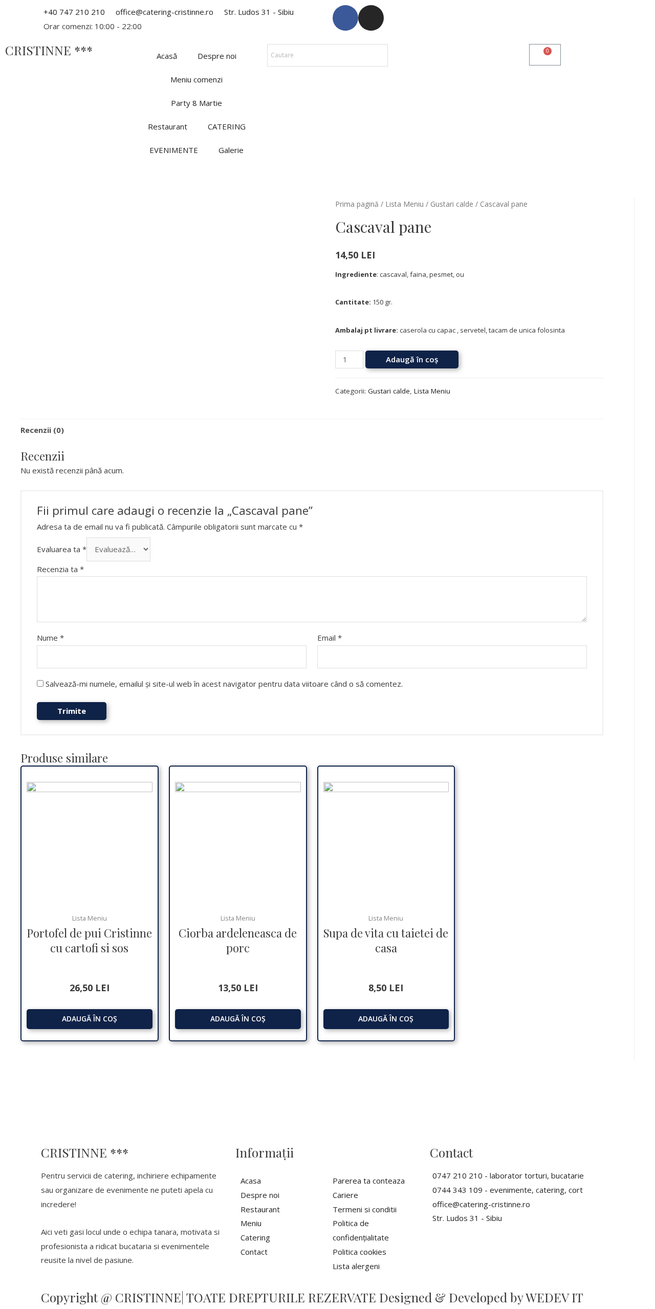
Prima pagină (357, 204)
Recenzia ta (60, 569)
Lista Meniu (404, 204)
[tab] (42, 430)
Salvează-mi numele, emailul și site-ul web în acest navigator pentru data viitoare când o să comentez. (224, 684)
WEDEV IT (554, 1297)
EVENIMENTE (173, 150)
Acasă (167, 56)
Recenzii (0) (42, 430)
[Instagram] (371, 18)
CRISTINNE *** (49, 50)
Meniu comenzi (196, 79)
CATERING (227, 126)
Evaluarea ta (61, 549)
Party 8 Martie (196, 103)
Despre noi (217, 56)
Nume (50, 637)
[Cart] (545, 55)
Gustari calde (451, 204)
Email (329, 637)
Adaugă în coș (412, 359)
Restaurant (167, 126)
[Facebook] (345, 18)
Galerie (231, 150)
